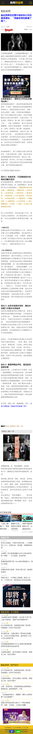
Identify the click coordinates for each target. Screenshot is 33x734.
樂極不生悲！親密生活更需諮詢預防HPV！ (16, 526)
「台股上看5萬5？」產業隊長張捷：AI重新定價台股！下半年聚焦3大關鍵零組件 (5, 526)
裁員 (7, 426)
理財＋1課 (19, 426)
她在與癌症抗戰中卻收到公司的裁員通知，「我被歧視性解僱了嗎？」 (16, 18)
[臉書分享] (12, 731)
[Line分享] (18, 731)
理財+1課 (7, 31)
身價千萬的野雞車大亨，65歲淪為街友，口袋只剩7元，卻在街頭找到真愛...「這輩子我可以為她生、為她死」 (27, 526)
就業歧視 (13, 426)
